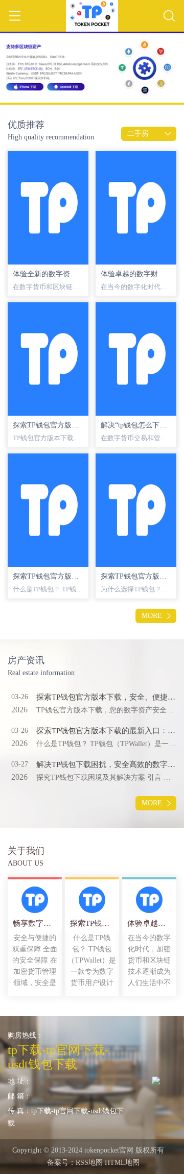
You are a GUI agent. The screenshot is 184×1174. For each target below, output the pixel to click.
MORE (152, 615)
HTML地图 (122, 1162)
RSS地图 (89, 1162)
